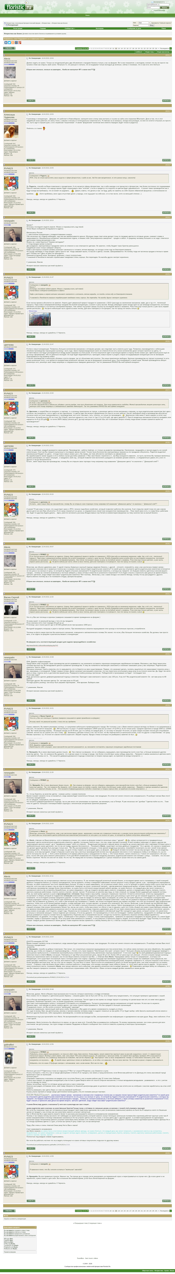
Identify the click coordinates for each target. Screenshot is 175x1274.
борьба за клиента (10, 1219)
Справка (43, 28)
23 (147, 48)
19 (136, 48)
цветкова (9, 345)
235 (168, 820)
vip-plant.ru (59, 266)
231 (168, 594)
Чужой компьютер (159, 10)
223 (168, 165)
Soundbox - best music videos (87, 1258)
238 (168, 986)
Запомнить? (156, 23)
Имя (134, 23)
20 (139, 48)
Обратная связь (147, 1271)
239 (168, 1041)
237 (168, 934)
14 (122, 48)
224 (168, 217)
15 (124, 48)
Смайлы (7, 1240)
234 (168, 769)
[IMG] (5, 1242)
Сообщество (69, 28)
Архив (166, 1271)
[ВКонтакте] (6, 42)
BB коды (7, 1239)
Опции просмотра (163, 52)
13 (119, 48)
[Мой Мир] (16, 42)
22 (144, 48)
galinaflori (9, 1044)
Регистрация (17, 28)
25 (153, 48)
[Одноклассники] (12, 42)
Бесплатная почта (159, 2)
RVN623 (8, 168)
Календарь (100, 28)
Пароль (135, 25)
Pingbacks (7, 1247)
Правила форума (10, 1252)
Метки (6, 1216)
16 (127, 48)
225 (168, 274)
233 (168, 705)
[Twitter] (9, 42)
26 (156, 48)
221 (168, 55)
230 (168, 543)
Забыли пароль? (165, 23)
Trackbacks (7, 1245)
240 (168, 1153)
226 (168, 341)
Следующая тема (94, 1223)
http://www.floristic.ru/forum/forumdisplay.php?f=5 (42, 645)
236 (168, 873)
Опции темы (149, 52)
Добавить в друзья (10, 81)
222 (168, 111)
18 (133, 48)
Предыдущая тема (81, 1223)
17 (130, 48)
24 (150, 48)
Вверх (172, 1271)
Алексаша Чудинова (9, 116)
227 (168, 390)
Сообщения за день (134, 28)
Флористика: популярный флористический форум (23, 23)
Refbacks (7, 1249)
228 (168, 442)
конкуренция (21, 1219)
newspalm (9, 221)
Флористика (46, 23)
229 (168, 491)
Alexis (7, 58)
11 (113, 48)
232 (168, 654)
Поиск (87, 15)
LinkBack (139, 52)
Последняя (164, 48)
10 (110, 48)
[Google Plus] (19, 42)
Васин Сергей (11, 597)
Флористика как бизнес (60, 23)
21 (142, 48)
